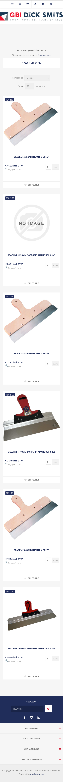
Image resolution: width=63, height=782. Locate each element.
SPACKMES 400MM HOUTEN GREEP (31, 353)
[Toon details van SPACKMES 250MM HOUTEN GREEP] (31, 124)
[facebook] (24, 717)
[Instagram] (31, 717)
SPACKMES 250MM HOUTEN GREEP (31, 156)
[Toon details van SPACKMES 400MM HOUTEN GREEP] (31, 321)
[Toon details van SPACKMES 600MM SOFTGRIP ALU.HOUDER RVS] (31, 616)
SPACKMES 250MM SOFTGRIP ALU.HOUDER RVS (31, 255)
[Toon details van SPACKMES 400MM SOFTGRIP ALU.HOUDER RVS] (31, 419)
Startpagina (17, 50)
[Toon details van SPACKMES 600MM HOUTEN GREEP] (31, 517)
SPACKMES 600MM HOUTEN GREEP (31, 550)
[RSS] (38, 717)
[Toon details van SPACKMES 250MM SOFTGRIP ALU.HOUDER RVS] (31, 222)
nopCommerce (37, 774)
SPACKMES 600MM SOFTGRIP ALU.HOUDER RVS (31, 648)
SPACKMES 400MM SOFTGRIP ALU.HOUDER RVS (31, 451)
